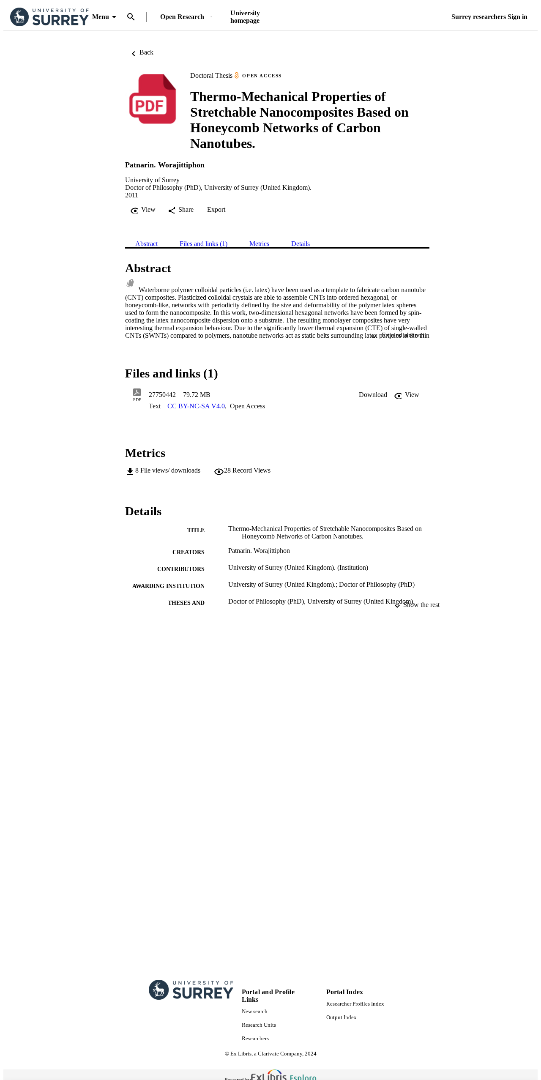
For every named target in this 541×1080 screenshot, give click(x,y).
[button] (373, 395)
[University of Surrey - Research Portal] (49, 17)
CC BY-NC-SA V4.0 (196, 406)
